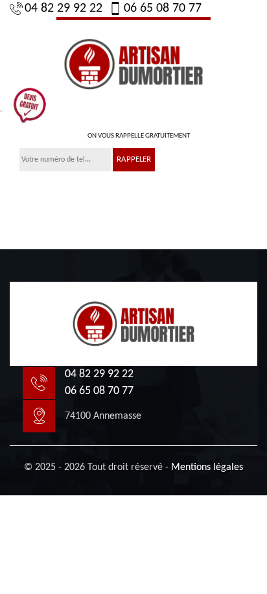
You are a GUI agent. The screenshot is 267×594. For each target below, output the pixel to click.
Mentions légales (207, 467)
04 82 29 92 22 (63, 8)
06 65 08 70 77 (163, 8)
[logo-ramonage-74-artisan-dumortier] (133, 62)
